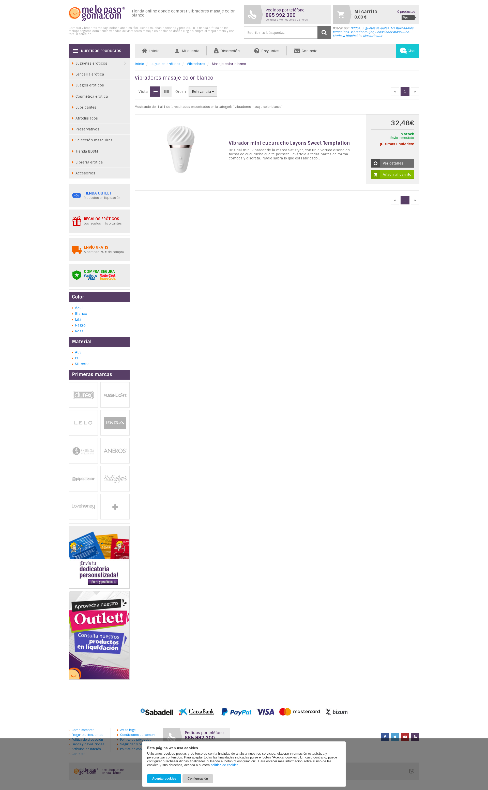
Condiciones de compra (138, 735)
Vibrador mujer (361, 32)
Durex (83, 395)
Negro (80, 325)
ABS (78, 352)
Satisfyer (115, 478)
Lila (78, 319)
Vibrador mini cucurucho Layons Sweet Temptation (289, 143)
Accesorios (85, 173)
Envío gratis (96, 247)
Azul (79, 307)
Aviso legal (128, 730)
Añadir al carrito (397, 174)
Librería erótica (89, 162)
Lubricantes (85, 107)
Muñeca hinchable (347, 36)
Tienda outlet (97, 193)
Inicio (139, 64)
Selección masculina (94, 140)
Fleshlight (115, 395)
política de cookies (224, 765)
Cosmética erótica (91, 96)
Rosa (79, 331)
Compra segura (99, 271)
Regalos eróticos (101, 219)
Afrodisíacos (86, 118)
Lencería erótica (89, 74)
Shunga (83, 451)
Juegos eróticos (89, 85)
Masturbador (372, 36)
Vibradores (196, 64)
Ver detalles (393, 163)
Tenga (115, 423)
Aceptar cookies (164, 778)
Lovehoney (83, 506)
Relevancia (202, 91)
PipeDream (83, 478)
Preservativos (87, 129)
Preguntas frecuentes (87, 735)
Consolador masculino (392, 32)
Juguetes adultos (115, 506)
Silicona (82, 364)
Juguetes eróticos (165, 64)
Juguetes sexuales (375, 28)
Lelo (83, 423)
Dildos (355, 28)
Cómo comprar (83, 730)
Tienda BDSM (86, 151)
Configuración (198, 778)
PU (77, 358)
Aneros (115, 451)
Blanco (81, 313)
